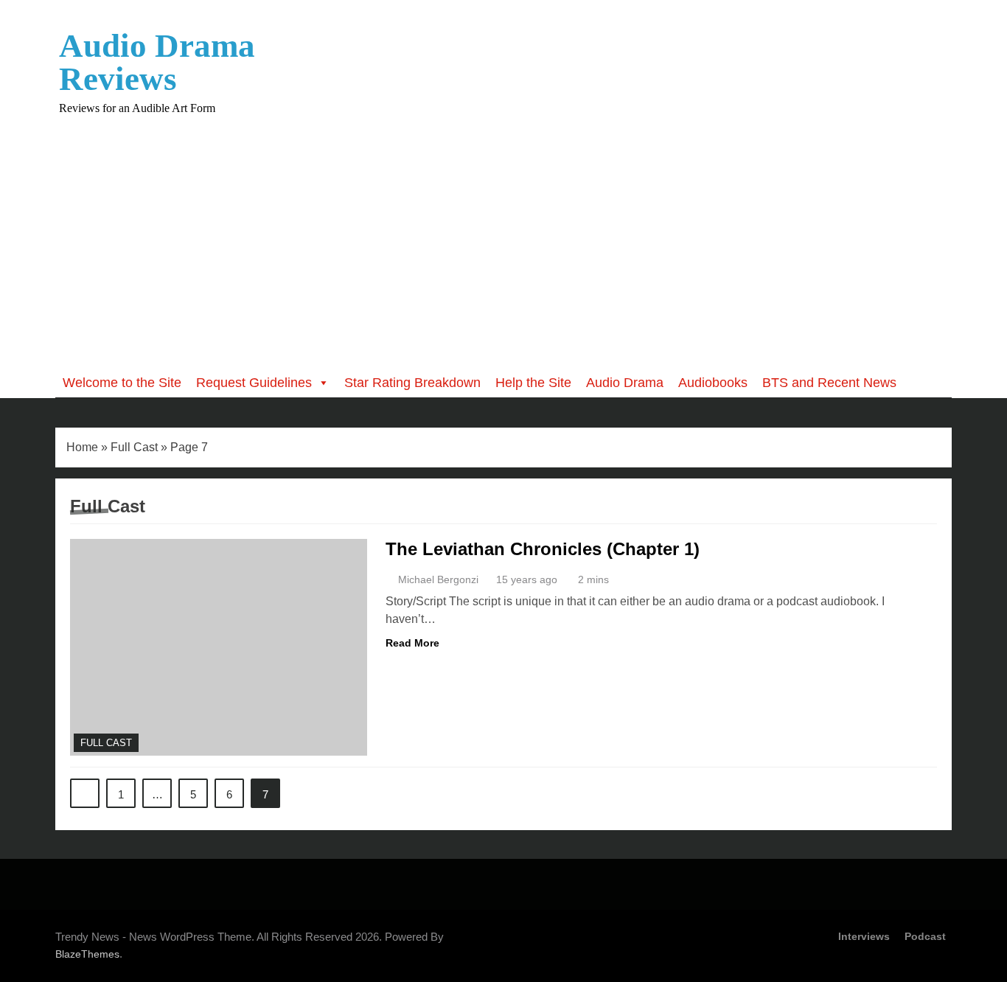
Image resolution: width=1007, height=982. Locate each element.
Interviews (864, 936)
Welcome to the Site (122, 382)
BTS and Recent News (829, 382)
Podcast (925, 936)
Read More (412, 643)
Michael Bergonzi (438, 579)
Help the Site (533, 382)
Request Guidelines (254, 382)
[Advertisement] (503, 231)
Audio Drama (624, 382)
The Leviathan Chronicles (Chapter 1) (543, 549)
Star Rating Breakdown (412, 382)
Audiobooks (713, 382)
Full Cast (134, 447)
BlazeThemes (87, 954)
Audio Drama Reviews (157, 62)
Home (82, 447)
